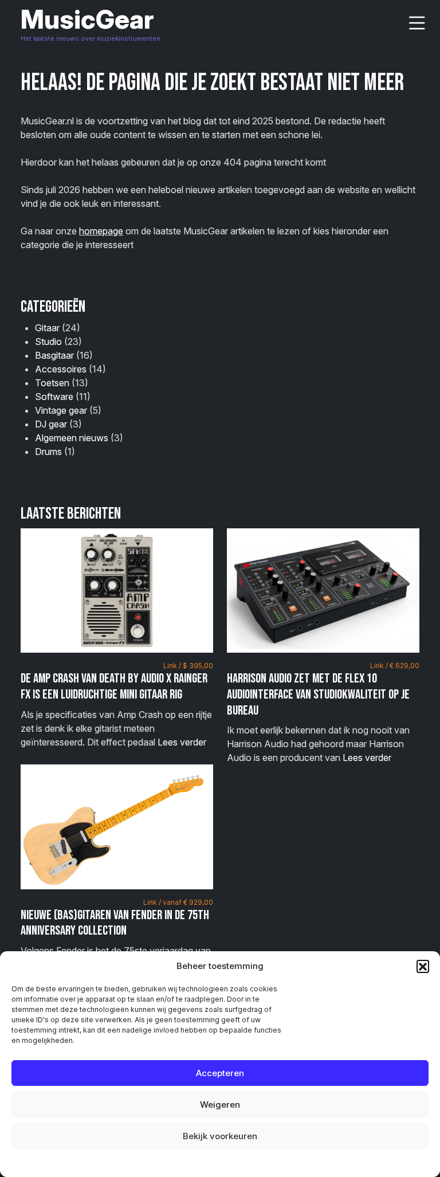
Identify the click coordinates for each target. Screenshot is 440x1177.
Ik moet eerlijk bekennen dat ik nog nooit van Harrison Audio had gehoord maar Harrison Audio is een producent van (323, 712)
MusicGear (87, 19)
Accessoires (61, 369)
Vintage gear (61, 410)
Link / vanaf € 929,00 (178, 902)
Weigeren (220, 1104)
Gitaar (47, 328)
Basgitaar (54, 355)
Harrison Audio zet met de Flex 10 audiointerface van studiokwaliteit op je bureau (318, 694)
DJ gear (51, 424)
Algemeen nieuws (71, 438)
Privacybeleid (243, 1162)
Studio (48, 341)
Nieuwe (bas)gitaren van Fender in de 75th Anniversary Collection (115, 923)
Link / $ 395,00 (188, 665)
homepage (101, 231)
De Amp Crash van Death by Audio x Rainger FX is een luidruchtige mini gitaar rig (114, 686)
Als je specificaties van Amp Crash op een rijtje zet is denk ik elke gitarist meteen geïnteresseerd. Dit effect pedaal (117, 704)
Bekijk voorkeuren (220, 1136)
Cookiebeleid (191, 1162)
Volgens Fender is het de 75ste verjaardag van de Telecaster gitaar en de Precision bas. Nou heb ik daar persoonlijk (117, 941)
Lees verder (182, 742)
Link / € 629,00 (394, 665)
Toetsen (52, 383)
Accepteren (220, 1073)
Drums (48, 451)
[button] (423, 966)
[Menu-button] (417, 23)
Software (54, 396)
